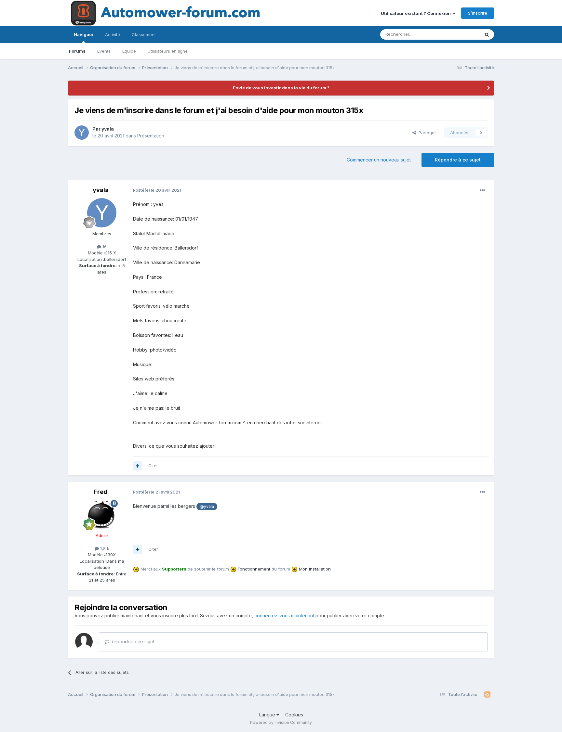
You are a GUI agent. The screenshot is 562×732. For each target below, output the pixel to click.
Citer (153, 465)
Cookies (294, 714)
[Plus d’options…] (482, 190)
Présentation (150, 135)
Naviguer (83, 34)
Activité (112, 34)
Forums (77, 51)
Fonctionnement (254, 568)
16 (104, 246)
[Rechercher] (487, 34)
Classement (144, 34)
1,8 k (104, 548)
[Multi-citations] (137, 465)
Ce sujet (463, 34)
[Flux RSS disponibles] (487, 694)
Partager (426, 132)
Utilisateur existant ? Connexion (417, 13)
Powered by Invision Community (281, 722)
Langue (267, 714)
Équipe (129, 51)
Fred (100, 491)
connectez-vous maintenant (284, 615)
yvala (107, 129)
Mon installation (315, 568)
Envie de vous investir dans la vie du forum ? (281, 87)
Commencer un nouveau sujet (379, 159)
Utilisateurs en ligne (168, 51)
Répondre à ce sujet (458, 159)
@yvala (207, 506)
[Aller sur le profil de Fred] (101, 514)
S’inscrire (477, 13)
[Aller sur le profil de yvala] (81, 132)
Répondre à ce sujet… (133, 641)
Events (104, 51)
